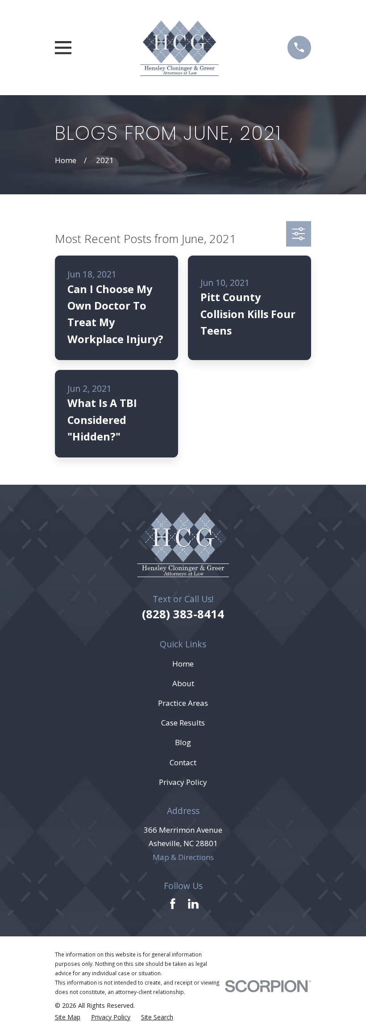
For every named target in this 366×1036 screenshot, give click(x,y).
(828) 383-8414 (183, 613)
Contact (183, 762)
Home (183, 664)
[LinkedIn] (193, 903)
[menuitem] (67, 1017)
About (183, 683)
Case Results (183, 722)
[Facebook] (172, 903)
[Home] (179, 48)
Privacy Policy (183, 782)
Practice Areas (183, 703)
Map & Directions (183, 857)
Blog (183, 742)
